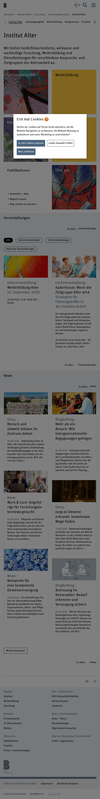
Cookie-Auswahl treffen (60, 143)
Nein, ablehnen (26, 151)
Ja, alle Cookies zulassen (31, 143)
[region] (50, 136)
